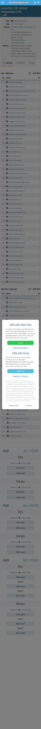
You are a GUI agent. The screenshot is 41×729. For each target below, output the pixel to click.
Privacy (29, 405)
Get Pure (20, 371)
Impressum (14, 405)
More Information (20, 348)
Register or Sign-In (20, 376)
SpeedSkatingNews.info (19, 2)
